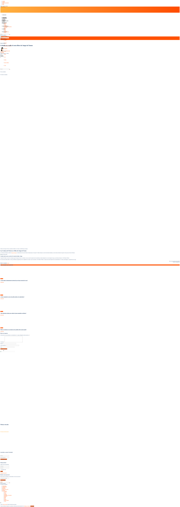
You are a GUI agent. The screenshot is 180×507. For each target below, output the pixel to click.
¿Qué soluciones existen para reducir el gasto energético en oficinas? (13, 313)
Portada (1, 43)
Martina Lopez (8, 50)
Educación (3, 23)
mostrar (8, 263)
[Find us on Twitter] (0, 502)
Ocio (3, 446)
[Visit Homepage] (2, 36)
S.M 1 (3, 3)
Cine (5, 24)
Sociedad (3, 21)
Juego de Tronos (14, 252)
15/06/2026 (2, 298)
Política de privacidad (5, 2)
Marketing (5, 27)
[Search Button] (9, 34)
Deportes (5, 25)
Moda (5, 51)
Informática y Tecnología (8, 26)
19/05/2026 (2, 331)
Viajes (5, 32)
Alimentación (4, 14)
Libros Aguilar (5, 460)
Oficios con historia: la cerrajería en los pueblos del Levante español (13, 329)
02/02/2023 (2, 51)
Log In (1, 481)
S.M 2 (3, 4)
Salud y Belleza (6, 31)
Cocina (5, 40)
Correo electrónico (3, 345)
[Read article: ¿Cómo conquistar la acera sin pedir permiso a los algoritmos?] (90, 289)
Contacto (3, 1)
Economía (3, 439)
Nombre (1, 343)
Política (5, 30)
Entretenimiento (4, 441)
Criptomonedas (4, 18)
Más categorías (4, 22)
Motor (5, 54)
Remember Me (4, 469)
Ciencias (5, 23)
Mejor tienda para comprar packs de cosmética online (8, 428)
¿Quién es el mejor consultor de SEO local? (6, 426)
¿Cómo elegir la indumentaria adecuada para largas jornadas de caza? (14, 280)
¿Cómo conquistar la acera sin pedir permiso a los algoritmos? (12, 296)
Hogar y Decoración (5, 20)
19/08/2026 (2, 282)
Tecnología (4, 449)
